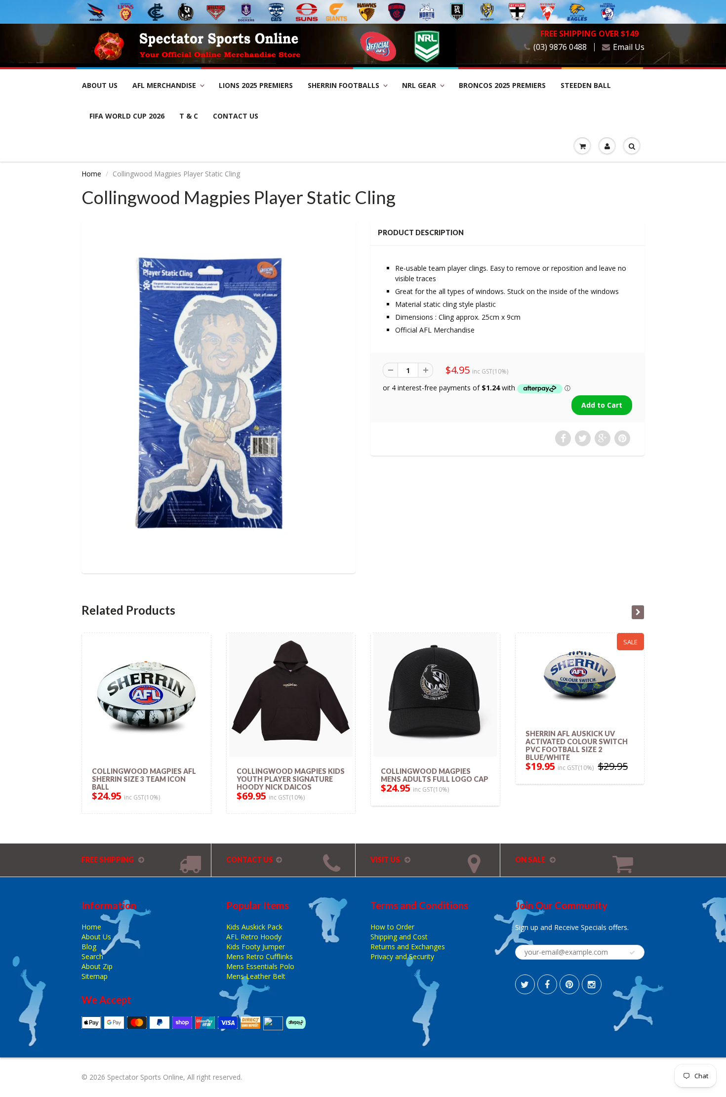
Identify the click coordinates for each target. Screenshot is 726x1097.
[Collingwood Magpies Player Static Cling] (218, 395)
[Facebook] (547, 984)
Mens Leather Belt (255, 976)
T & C (188, 116)
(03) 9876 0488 (560, 47)
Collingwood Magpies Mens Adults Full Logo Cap (434, 775)
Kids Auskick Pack (254, 926)
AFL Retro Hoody (254, 936)
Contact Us (235, 116)
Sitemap (94, 976)
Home (91, 173)
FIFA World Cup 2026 (126, 116)
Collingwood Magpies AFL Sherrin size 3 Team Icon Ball (144, 779)
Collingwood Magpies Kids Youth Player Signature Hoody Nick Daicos (291, 779)
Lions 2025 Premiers (256, 85)
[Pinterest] (569, 984)
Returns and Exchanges (407, 946)
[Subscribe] (632, 953)
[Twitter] (525, 984)
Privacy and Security (402, 956)
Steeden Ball (586, 85)
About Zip (97, 966)
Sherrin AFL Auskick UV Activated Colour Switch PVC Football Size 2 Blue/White (576, 745)
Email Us (629, 47)
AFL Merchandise (164, 85)
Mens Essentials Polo (260, 966)
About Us (100, 85)
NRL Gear (419, 85)
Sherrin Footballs (343, 85)
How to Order (392, 926)
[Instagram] (592, 984)
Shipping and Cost (399, 936)
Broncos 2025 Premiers (502, 85)
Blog (88, 946)
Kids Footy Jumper (255, 946)
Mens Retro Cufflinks (259, 956)
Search (92, 956)
